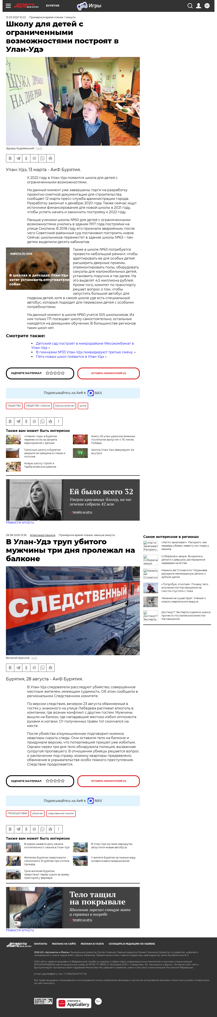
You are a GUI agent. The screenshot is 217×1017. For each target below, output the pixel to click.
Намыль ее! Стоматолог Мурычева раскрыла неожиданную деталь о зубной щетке (184, 574)
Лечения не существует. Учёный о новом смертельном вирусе (183, 600)
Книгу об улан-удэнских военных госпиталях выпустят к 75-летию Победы (113, 440)
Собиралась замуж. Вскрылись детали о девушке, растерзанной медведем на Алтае (183, 560)
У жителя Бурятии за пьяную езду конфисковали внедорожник (113, 859)
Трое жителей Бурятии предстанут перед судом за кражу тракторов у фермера (46, 874)
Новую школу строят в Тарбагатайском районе (40, 465)
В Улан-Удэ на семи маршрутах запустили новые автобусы (111, 845)
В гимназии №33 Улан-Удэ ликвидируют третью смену (84, 352)
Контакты (40, 943)
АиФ (39, 148)
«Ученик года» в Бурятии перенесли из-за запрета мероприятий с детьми (40, 440)
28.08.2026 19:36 (16, 535)
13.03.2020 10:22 (16, 17)
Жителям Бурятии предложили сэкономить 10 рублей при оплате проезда (46, 861)
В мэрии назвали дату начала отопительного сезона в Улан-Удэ (47, 845)
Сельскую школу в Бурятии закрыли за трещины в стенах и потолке (44, 453)
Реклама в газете (92, 943)
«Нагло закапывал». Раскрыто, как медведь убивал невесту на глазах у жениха (185, 546)
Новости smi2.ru (20, 522)
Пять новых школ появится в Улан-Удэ (70, 357)
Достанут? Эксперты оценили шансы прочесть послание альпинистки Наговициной (186, 615)
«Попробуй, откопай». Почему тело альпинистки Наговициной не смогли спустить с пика (184, 588)
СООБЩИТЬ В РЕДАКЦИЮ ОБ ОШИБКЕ (132, 943)
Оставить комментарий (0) (108, 373)
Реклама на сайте (64, 943)
